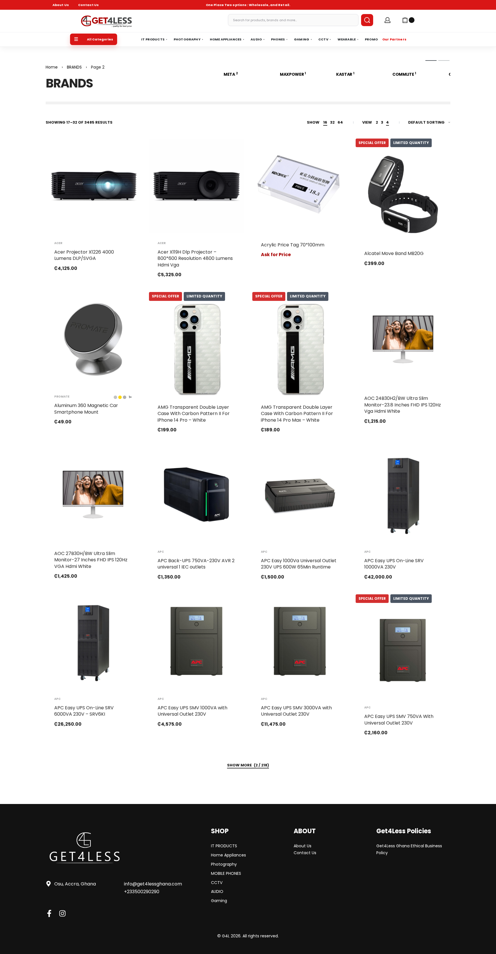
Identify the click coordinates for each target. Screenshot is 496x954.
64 (340, 122)
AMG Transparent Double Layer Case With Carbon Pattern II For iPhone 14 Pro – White (194, 413)
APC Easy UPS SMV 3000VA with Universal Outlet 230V (296, 710)
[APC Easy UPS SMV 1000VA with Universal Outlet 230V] (196, 641)
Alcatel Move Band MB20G (394, 253)
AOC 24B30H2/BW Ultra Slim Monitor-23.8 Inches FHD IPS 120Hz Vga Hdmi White (402, 404)
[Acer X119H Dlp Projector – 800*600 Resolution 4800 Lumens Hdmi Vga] (196, 186)
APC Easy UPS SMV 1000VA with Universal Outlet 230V (192, 710)
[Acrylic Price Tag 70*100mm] (299, 186)
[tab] (431, 60)
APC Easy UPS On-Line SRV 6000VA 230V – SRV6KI (84, 710)
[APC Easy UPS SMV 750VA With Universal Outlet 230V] (403, 650)
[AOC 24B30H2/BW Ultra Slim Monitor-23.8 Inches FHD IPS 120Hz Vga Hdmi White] (403, 339)
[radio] (120, 397)
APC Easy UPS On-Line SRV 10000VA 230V (394, 563)
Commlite (404, 74)
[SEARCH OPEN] (367, 20)
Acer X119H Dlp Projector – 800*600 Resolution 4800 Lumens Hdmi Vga (195, 258)
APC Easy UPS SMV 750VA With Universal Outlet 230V (398, 719)
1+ (130, 397)
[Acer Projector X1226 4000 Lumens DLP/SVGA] (93, 186)
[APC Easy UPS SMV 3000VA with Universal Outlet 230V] (299, 641)
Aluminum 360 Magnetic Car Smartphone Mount (86, 408)
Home (52, 67)
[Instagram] (62, 913)
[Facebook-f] (49, 913)
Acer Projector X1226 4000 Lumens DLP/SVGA (84, 255)
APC (161, 551)
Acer (58, 243)
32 (332, 122)
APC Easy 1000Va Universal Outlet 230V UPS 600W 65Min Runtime (298, 563)
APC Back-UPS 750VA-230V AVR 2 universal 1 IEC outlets (196, 563)
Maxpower (293, 74)
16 (325, 122)
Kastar (345, 74)
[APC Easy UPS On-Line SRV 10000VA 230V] (403, 494)
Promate (61, 396)
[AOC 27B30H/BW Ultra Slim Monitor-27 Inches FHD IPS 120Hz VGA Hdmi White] (93, 494)
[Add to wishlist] (127, 152)
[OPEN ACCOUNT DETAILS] (387, 20)
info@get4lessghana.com (153, 884)
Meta (231, 74)
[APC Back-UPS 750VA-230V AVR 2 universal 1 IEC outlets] (196, 494)
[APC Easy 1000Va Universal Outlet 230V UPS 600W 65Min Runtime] (299, 494)
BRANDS (74, 67)
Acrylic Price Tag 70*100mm (292, 245)
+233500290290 (141, 891)
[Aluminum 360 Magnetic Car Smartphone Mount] (93, 339)
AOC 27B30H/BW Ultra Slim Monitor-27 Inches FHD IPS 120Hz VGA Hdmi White (90, 560)
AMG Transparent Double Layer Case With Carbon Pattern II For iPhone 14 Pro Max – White (297, 413)
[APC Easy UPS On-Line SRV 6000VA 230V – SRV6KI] (93, 641)
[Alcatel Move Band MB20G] (403, 194)
